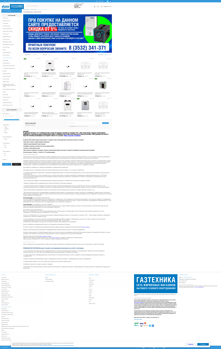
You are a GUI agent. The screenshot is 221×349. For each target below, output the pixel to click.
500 (5, 145)
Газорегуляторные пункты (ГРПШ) (9, 65)
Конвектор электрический (7, 102)
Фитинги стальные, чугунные (8, 105)
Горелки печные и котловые (7, 31)
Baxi (5, 130)
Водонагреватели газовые (7, 41)
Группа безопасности (6, 63)
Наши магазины (11, 1)
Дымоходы (3, 316)
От (3, 116)
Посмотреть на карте (138, 319)
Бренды (90, 295)
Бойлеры (4, 49)
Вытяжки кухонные (6, 39)
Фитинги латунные (4, 322)
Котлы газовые (5, 23)
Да (4, 155)
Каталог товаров (7, 10)
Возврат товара (91, 297)
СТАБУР (5, 132)
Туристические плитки (7, 97)
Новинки (46, 277)
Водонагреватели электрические (8, 44)
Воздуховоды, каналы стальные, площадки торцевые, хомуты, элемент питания (9, 85)
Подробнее (190, 344)
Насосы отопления (6, 55)
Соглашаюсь (203, 344)
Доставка (90, 291)
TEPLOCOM (6, 128)
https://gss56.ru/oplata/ (138, 302)
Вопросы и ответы (92, 303)
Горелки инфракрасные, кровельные (9, 89)
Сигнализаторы (5, 60)
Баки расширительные (7, 52)
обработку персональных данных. (81, 126)
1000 (5, 147)
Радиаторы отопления (6, 73)
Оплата (90, 293)
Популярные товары (48, 279)
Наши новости (25, 1)
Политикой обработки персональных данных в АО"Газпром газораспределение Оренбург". (56, 345)
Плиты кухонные (4, 289)
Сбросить (16, 164)
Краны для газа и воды (7, 76)
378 (19, 23)
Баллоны (2, 330)
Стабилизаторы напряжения (8, 57)
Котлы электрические (5, 283)
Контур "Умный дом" (6, 47)
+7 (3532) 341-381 (4, 347)
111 (19, 36)
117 (19, 18)
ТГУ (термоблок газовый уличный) (9, 68)
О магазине (18, 1)
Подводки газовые (6, 81)
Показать (6, 164)
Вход (97, 1)
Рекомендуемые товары (49, 281)
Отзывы (90, 299)
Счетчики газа (5, 18)
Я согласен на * (79, 126)
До (9, 116)
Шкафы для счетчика (6, 20)
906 (19, 99)
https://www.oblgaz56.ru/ (199, 287)
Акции (5, 1)
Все (5, 153)
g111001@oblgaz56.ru (187, 277)
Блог (89, 301)
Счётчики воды (5, 94)
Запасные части (5, 99)
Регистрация (101, 1)
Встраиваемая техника (7, 36)
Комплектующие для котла (7, 28)
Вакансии (90, 289)
